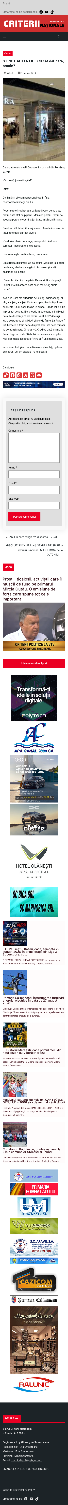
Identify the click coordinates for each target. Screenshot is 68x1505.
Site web (13, 498)
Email (12, 483)
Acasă (6, 3)
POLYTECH (35, 1490)
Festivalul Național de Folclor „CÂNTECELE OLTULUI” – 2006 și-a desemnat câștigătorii (34, 1101)
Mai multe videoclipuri (34, 663)
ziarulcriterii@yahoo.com (26, 1460)
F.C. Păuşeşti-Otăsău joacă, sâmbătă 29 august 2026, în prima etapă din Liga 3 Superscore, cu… (31, 951)
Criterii (10, 73)
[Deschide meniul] (5, 37)
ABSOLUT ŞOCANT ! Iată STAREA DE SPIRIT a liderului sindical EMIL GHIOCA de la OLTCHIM (34, 550)
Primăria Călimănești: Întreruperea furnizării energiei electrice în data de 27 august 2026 (33, 1000)
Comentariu (15, 430)
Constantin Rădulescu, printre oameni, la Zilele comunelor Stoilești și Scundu (31, 1151)
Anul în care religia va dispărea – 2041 (33, 537)
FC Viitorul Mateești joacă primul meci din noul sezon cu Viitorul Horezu (32, 1051)
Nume (12, 467)
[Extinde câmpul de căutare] (58, 36)
